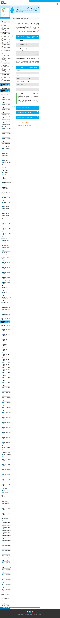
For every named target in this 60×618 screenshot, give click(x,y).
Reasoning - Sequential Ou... (6, 47)
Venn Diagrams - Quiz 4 (7, 255)
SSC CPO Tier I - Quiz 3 (7, 575)
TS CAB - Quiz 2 (6, 601)
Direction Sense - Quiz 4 (7, 229)
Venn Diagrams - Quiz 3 (7, 254)
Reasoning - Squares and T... (6, 66)
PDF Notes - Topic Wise (6, 88)
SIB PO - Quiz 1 (5, 488)
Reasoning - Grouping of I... (6, 74)
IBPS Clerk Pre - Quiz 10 (7, 413)
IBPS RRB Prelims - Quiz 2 (7, 330)
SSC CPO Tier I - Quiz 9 (7, 590)
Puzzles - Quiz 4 (5, 157)
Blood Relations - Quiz (6, 126)
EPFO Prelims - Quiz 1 (6, 498)
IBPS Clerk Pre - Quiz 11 (7, 415)
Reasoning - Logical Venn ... (6, 44)
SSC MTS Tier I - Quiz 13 (7, 551)
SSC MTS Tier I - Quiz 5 (7, 530)
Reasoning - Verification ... (6, 57)
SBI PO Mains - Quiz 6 (7, 456)
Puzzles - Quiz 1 (5, 151)
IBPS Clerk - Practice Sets (6, 326)
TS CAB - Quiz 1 (6, 600)
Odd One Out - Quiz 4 (6, 309)
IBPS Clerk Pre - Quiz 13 (7, 420)
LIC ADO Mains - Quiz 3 (7, 475)
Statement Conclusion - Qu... (7, 198)
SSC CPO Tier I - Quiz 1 (7, 570)
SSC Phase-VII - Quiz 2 (7, 565)
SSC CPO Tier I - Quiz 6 (7, 582)
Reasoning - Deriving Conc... (6, 38)
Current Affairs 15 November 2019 (25, 123)
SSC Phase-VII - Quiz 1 (7, 564)
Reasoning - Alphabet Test (6, 20)
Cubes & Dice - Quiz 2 (6, 146)
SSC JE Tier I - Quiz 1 (6, 555)
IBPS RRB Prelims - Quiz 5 (7, 340)
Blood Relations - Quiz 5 (7, 139)
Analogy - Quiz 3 (6, 243)
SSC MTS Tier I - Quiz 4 (7, 528)
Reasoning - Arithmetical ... (6, 25)
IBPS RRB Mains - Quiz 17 (7, 370)
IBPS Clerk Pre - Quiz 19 (7, 435)
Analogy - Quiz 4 (6, 245)
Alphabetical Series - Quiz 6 (7, 110)
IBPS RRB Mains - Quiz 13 (7, 360)
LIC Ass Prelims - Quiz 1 (7, 477)
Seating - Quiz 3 (5, 170)
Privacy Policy (35, 614)
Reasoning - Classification (6, 32)
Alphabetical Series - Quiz (6, 95)
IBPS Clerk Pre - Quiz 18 (7, 433)
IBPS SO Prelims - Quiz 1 (7, 440)
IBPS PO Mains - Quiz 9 (7, 410)
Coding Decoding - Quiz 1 (7, 260)
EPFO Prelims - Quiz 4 (6, 503)
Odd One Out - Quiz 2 (6, 305)
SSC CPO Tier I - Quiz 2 (7, 572)
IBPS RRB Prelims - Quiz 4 (7, 335)
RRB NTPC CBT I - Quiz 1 (7, 596)
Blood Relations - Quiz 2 (7, 131)
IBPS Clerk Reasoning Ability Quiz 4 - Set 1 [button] (24, 107)
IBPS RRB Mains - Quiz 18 (7, 372)
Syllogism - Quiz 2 (6, 208)
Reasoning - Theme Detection (6, 58)
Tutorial (21, 11)
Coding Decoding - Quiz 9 (7, 280)
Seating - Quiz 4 (5, 172)
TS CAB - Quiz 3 (6, 603)
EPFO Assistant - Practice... (6, 496)
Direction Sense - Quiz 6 (7, 234)
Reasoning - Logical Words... (6, 43)
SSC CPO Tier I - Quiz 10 (7, 592)
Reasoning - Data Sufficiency (6, 36)
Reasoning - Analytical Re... (6, 61)
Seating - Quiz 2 (5, 168)
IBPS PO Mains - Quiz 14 (7, 423)
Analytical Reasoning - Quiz (6, 114)
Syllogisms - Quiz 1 (6, 206)
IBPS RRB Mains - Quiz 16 (7, 367)
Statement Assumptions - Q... (7, 183)
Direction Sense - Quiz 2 (7, 224)
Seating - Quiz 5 (5, 174)
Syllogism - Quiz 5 (6, 213)
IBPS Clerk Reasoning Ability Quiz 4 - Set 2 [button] (24, 112)
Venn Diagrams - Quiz (5, 248)
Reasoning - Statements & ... (6, 49)
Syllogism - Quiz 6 (6, 215)
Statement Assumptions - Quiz (6, 180)
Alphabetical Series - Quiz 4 (7, 105)
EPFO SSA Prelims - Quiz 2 (7, 511)
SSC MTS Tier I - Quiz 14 (7, 553)
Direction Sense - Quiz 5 (7, 231)
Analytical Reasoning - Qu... (7, 117)
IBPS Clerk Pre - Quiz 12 (7, 418)
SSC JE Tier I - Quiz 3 (6, 558)
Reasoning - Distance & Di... (6, 35)
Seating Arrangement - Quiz (6, 165)
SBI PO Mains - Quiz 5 (7, 454)
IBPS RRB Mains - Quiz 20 (7, 377)
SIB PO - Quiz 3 (5, 492)
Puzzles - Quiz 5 (5, 158)
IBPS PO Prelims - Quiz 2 (7, 393)
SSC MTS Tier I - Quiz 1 (7, 520)
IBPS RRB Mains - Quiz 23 (7, 385)
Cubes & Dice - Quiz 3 (6, 148)
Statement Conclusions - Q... (7, 195)
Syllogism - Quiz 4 (6, 211)
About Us (45, 1)
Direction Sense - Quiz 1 (7, 221)
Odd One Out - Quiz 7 (6, 314)
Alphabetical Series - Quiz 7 (7, 112)
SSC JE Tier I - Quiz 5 (6, 562)
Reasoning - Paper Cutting (6, 77)
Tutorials (39, 1)
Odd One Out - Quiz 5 (6, 311)
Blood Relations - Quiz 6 (7, 141)
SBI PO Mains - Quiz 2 (7, 449)
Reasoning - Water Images (6, 82)
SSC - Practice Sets (5, 518)
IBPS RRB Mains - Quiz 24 (7, 388)
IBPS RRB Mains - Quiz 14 (7, 362)
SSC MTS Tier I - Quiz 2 (7, 523)
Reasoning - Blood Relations (6, 30)
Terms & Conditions (28, 614)
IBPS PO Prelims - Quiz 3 (7, 395)
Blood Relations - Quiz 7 (6, 319)
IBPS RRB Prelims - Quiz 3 (7, 332)
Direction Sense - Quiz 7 (7, 236)
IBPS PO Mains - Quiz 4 (7, 398)
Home (32, 1)
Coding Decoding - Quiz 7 (7, 275)
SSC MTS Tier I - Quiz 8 (7, 538)
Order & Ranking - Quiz (6, 316)
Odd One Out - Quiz (5, 302)
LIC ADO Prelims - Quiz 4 (7, 467)
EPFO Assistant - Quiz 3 (7, 501)
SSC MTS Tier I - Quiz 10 (7, 543)
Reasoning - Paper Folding (6, 79)
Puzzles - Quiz (4, 150)
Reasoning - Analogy (5, 23)
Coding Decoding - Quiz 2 (7, 263)
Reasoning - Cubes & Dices (6, 68)
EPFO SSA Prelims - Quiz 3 (7, 514)
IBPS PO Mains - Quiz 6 (7, 403)
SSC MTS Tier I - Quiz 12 (7, 548)
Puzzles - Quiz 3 (5, 155)
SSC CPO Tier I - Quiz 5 (7, 580)
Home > (17, 11)
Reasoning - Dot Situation (6, 69)
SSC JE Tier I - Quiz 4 (6, 560)
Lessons (35, 1)
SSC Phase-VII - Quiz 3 (7, 567)
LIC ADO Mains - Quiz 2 (7, 472)
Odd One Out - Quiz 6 (6, 312)
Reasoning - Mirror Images (6, 76)
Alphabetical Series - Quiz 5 (7, 107)
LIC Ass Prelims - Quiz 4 (7, 485)
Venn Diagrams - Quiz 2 (7, 252)
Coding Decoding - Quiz (6, 258)
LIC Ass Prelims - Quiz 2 (7, 480)
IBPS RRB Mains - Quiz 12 (7, 357)
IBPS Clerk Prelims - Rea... (7, 337)
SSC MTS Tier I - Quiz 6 (7, 533)
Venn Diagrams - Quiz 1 (7, 250)
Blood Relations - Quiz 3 (7, 134)
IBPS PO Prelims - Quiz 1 (7, 390)
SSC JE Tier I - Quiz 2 (6, 557)
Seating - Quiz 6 (5, 175)
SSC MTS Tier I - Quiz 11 (7, 546)
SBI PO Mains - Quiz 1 (7, 447)
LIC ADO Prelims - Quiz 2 (7, 462)
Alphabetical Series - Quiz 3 (7, 102)
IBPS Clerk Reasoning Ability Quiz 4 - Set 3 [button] (24, 117)
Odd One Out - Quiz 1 (6, 304)
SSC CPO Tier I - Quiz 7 (7, 585)
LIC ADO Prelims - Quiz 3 (7, 465)
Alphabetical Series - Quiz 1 (7, 97)
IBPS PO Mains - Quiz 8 (7, 408)
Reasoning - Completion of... (6, 65)
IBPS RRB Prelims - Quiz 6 (7, 342)
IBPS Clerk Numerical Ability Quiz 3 (25, 125)
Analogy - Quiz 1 (6, 240)
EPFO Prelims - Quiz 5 (6, 505)
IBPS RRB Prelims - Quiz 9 (7, 350)
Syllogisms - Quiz (5, 204)
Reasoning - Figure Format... (6, 71)
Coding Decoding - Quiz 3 (7, 265)
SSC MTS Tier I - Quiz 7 (7, 535)
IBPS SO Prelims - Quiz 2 (7, 443)
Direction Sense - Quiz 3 (7, 226)
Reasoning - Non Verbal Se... (6, 80)
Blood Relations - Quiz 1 (7, 129)
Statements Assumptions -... (5, 188)
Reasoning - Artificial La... (6, 27)
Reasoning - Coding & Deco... (6, 33)
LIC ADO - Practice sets (6, 457)
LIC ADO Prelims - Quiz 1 (7, 460)
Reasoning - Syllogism (5, 55)
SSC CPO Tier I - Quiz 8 (7, 587)
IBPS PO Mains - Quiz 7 (7, 405)
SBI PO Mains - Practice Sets (6, 445)
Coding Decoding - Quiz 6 (7, 273)
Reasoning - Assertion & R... (6, 28)
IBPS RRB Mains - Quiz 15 (7, 365)
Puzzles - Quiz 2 (5, 153)
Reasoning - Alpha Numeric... (6, 22)
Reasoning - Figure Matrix (6, 73)
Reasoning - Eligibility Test (6, 39)
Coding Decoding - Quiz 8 (7, 278)
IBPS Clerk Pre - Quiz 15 (7, 425)
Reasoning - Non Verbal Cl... (6, 63)
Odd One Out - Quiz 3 (6, 307)
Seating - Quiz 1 (5, 167)
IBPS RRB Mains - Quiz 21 (7, 380)
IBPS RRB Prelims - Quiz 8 (7, 347)
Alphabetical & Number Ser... (7, 288)
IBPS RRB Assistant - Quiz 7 (7, 345)
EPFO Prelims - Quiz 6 (6, 506)
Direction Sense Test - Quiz (6, 219)
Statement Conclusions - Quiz (6, 193)
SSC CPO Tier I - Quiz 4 (7, 577)
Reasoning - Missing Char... (6, 41)
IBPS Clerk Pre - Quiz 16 (7, 428)
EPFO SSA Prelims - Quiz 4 (7, 516)
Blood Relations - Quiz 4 (7, 136)
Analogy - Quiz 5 (6, 247)
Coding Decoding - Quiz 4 (7, 268)
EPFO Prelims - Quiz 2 (6, 499)
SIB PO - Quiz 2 (5, 490)
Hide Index (5, 607)
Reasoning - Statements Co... (6, 54)
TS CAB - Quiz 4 (6, 605)
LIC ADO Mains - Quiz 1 (7, 470)
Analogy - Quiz (4, 238)
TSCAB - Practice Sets (5, 598)
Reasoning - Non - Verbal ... (6, 60)
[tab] (27, 108)
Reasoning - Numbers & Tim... (6, 46)
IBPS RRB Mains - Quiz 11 (7, 355)
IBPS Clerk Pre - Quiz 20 (7, 438)
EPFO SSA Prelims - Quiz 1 (7, 509)
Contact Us (50, 1)
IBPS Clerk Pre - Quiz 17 (7, 430)
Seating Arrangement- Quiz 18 (7, 178)
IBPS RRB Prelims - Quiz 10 (7, 352)
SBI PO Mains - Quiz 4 (7, 452)
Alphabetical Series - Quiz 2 (7, 100)
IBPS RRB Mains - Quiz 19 (7, 375)
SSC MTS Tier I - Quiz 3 (7, 525)
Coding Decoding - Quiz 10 (7, 283)
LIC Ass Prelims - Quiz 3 (7, 482)
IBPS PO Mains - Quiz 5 (7, 400)
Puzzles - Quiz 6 (5, 160)
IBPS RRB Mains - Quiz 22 (7, 383)
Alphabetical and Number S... (6, 285)
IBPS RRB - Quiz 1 (6, 327)
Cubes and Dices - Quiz (6, 143)
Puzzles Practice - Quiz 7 (7, 163)
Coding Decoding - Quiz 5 (7, 270)
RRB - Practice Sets (5, 594)
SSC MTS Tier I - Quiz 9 (7, 540)
